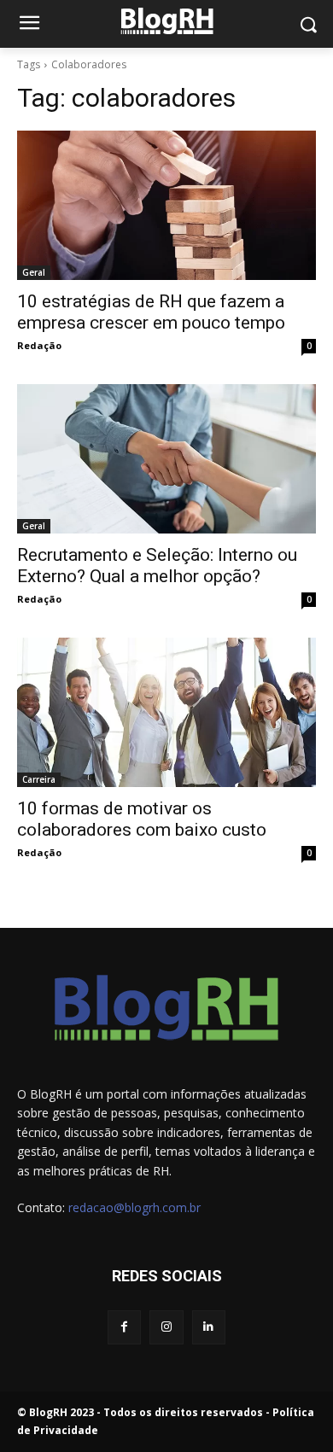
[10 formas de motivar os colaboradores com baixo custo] (166, 712)
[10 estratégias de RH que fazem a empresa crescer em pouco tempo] (166, 205)
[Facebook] (124, 1327)
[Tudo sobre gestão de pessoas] (166, 21)
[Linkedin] (208, 1327)
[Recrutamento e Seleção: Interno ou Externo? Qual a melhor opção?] (166, 459)
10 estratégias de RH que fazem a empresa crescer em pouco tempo (151, 312)
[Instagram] (166, 1327)
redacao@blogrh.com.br (134, 1207)
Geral (33, 272)
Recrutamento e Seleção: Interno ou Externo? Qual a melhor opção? (157, 565)
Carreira (39, 779)
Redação (39, 345)
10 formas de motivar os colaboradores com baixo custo (141, 819)
